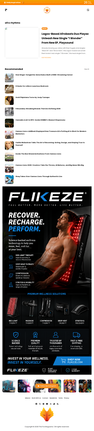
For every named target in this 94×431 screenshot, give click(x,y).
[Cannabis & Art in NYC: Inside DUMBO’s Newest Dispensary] (9, 123)
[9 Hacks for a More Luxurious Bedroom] (9, 89)
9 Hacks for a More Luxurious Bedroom (32, 86)
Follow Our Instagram (48, 386)
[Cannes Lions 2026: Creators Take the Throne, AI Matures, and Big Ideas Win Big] (9, 168)
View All (86, 69)
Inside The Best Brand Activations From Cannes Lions (38, 154)
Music (44, 28)
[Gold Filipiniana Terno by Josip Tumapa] (9, 100)
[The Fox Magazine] (47, 10)
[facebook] (36, 404)
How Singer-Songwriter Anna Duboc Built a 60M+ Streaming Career (44, 75)
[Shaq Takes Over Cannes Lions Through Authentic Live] (9, 179)
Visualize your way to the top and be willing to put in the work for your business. (53, 2)
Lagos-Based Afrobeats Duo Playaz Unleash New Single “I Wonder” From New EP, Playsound (65, 38)
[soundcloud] (50, 404)
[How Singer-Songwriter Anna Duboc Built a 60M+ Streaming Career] (9, 78)
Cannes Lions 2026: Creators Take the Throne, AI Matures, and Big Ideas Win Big (50, 165)
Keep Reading (46, 58)
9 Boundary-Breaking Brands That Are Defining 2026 (38, 109)
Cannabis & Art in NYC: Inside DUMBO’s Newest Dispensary (40, 120)
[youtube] (47, 404)
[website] (54, 404)
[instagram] (43, 404)
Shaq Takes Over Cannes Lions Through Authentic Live (39, 176)
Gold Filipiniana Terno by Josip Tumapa (32, 97)
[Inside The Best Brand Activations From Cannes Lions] (9, 157)
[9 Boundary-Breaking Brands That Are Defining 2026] (9, 111)
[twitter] (40, 404)
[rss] (58, 404)
